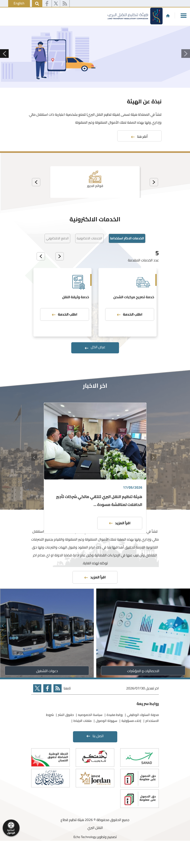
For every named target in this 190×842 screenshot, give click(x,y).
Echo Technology (84, 837)
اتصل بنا (98, 736)
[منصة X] (56, 3)
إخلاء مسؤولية (131, 721)
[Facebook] (46, 3)
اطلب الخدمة (132, 314)
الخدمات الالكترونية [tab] (89, 238)
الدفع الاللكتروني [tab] (57, 238)
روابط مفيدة (115, 715)
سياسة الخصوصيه (90, 715)
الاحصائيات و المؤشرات (143, 671)
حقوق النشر (66, 715)
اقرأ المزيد (122, 523)
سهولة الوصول (106, 721)
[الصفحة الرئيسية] (168, 16)
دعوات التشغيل (47, 671)
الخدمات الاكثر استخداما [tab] (127, 238)
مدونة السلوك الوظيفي (143, 715)
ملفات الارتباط (82, 721)
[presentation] (154, 182)
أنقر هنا (142, 136)
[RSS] (64, 3)
